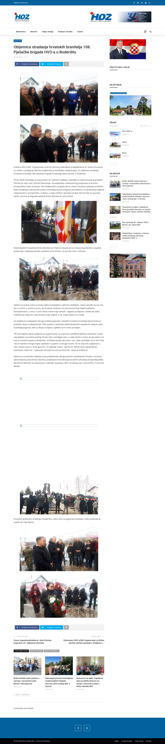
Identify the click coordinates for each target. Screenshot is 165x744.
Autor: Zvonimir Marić (118, 93)
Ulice (124, 142)
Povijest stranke (65, 31)
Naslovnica (21, 31)
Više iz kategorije (51, 651)
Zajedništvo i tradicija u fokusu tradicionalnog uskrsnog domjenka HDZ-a (135, 235)
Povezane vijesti (21, 651)
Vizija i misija (47, 31)
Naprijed (25, 695)
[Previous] (111, 164)
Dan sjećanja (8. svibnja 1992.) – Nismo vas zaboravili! (136, 223)
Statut (80, 31)
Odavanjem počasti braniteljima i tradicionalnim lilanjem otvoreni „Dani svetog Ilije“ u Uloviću (136, 196)
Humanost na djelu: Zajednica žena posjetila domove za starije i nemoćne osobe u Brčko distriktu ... (136, 210)
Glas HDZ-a (127, 131)
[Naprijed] (115, 164)
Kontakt (148, 741)
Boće (124, 153)
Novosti (33, 31)
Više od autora (36, 651)
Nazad (18, 695)
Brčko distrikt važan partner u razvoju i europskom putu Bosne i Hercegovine (26, 681)
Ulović (113, 122)
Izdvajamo (17, 40)
